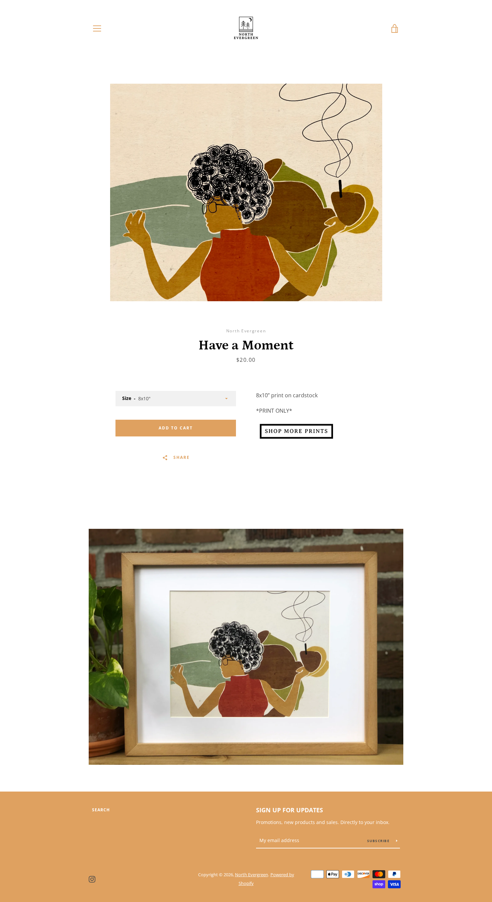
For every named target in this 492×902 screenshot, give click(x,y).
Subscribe (379, 840)
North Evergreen (251, 875)
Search (101, 810)
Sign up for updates (289, 810)
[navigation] (97, 28)
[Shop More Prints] (296, 439)
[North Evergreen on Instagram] (92, 878)
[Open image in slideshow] (246, 192)
